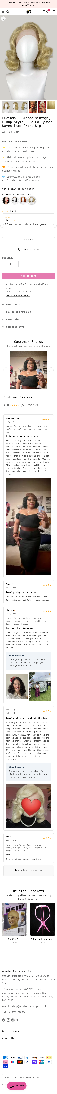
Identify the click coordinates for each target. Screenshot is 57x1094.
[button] (6, 200)
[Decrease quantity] (4, 264)
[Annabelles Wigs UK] (28, 11)
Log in (18, 870)
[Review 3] (28, 239)
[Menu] (3, 12)
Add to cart (28, 275)
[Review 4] (30, 239)
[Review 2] (26, 239)
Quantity (7, 258)
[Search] (9, 12)
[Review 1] (24, 239)
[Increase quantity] (15, 264)
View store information (18, 295)
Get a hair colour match (18, 188)
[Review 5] (32, 239)
